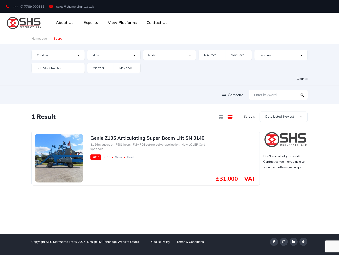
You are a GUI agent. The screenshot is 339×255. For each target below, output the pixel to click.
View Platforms (122, 22)
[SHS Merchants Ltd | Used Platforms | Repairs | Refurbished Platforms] (24, 23)
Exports (90, 22)
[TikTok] (303, 242)
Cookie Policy (160, 242)
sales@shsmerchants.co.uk (75, 6)
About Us (65, 22)
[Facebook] (274, 242)
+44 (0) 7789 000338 (28, 6)
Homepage (39, 38)
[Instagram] (284, 242)
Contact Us (157, 22)
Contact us (271, 161)
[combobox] (58, 55)
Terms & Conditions (190, 242)
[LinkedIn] (294, 242)
